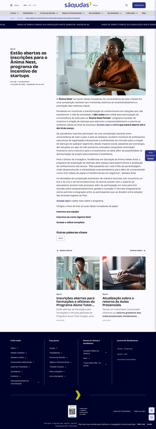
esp (34, 5)
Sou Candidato (94, 13)
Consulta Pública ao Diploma (91, 352)
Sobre (13, 348)
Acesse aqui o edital (108, 124)
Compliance (15, 372)
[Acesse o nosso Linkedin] (23, 411)
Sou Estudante (113, 13)
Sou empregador (56, 376)
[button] (152, 410)
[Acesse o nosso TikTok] (29, 411)
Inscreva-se (139, 5)
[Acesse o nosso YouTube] (41, 411)
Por (19, 82)
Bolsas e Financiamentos (72, 13)
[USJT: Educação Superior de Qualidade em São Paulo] (78, 5)
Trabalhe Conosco (57, 367)
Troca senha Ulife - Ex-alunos (92, 364)
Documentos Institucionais (21, 362)
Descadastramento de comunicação (20, 382)
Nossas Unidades (17, 353)
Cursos (13, 13)
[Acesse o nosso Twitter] (35, 411)
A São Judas (130, 13)
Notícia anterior (66, 251)
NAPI (85, 358)
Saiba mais (141, 424)
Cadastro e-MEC (17, 357)
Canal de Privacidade (19, 367)
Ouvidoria (14, 376)
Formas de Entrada (47, 13)
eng (29, 5)
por (25, 5)
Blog (144, 13)
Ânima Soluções (56, 372)
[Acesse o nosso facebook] (11, 411)
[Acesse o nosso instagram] (17, 411)
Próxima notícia (136, 251)
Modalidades (28, 13)
